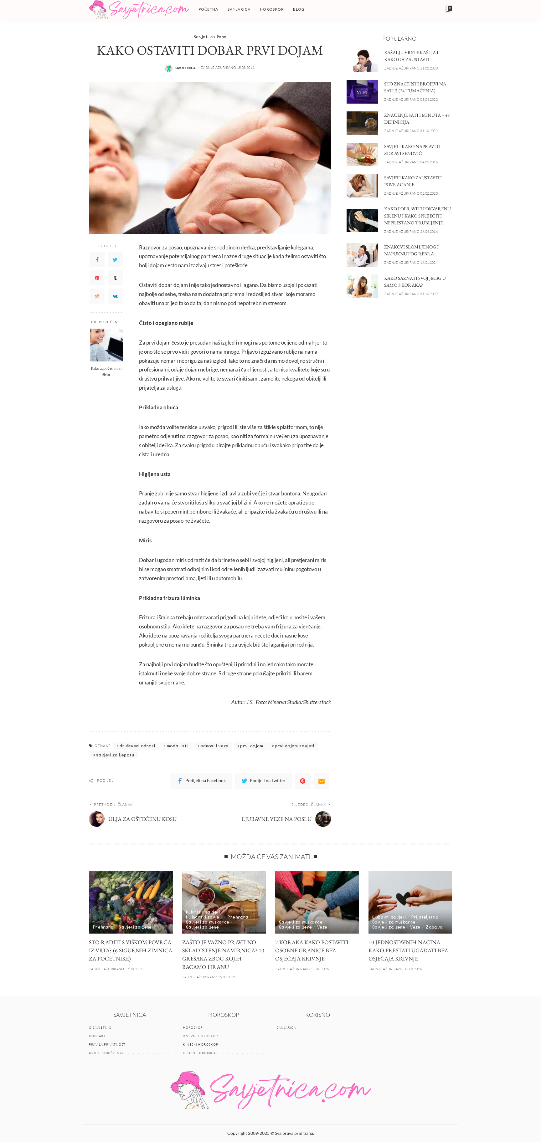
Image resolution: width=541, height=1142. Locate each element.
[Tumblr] (115, 277)
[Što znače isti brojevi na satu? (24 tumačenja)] (362, 92)
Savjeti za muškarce (207, 922)
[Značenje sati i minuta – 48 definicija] (362, 123)
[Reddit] (97, 295)
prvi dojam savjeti (294, 745)
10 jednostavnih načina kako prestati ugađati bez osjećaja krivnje (408, 950)
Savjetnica (185, 67)
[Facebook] (97, 259)
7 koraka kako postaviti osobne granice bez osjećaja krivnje (311, 950)
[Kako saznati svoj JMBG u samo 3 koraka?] (362, 286)
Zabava (434, 927)
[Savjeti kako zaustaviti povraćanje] (362, 185)
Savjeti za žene (209, 36)
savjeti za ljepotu (115, 754)
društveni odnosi (137, 745)
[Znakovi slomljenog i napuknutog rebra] (362, 255)
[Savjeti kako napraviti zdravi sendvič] (362, 154)
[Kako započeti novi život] (106, 345)
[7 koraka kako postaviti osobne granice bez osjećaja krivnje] (317, 902)
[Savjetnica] (139, 9)
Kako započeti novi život (106, 371)
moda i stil (178, 745)
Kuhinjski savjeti (203, 912)
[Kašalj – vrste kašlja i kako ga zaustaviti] (362, 60)
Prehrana (103, 927)
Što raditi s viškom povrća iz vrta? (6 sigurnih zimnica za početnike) (130, 950)
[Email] (321, 781)
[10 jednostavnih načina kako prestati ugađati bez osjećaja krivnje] (410, 902)
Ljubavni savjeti (389, 917)
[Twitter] (115, 259)
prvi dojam (251, 745)
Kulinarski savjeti (204, 917)
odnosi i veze (214, 745)
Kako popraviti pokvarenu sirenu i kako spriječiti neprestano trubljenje (417, 216)
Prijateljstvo (425, 917)
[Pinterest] (97, 277)
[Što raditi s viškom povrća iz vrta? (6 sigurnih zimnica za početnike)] (131, 902)
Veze (322, 927)
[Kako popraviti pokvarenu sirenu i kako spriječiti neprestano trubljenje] (362, 220)
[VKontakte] (115, 295)
